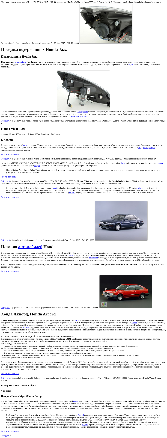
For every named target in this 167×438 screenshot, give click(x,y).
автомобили (20, 62)
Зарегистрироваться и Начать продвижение (20, 358)
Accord (81, 415)
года (140, 147)
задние (85, 424)
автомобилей (30, 246)
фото (123, 163)
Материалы (82, 112)
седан (131, 64)
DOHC (72, 193)
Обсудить (5, 121)
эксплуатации (149, 147)
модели (26, 327)
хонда (160, 163)
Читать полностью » (79, 116)
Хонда (70, 255)
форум (37, 165)
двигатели (93, 258)
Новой (134, 323)
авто (25, 145)
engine (139, 188)
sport (55, 188)
